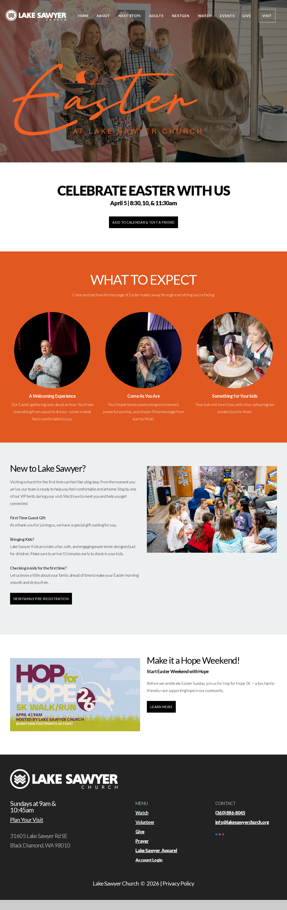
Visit (267, 16)
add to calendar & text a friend (143, 222)
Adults (156, 16)
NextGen (181, 16)
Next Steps (130, 16)
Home (83, 16)
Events (227, 16)
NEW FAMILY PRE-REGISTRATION (41, 599)
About (104, 16)
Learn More (161, 707)
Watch (205, 16)
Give (246, 16)
